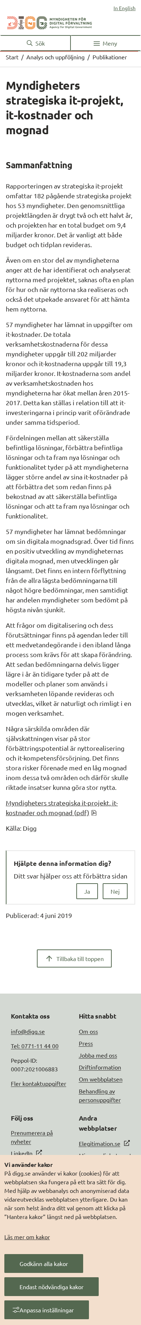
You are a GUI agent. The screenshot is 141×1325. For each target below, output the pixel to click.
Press (86, 1043)
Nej (115, 891)
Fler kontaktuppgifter (38, 1083)
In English (125, 8)
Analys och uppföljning (55, 56)
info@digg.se (28, 1031)
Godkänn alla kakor (44, 1263)
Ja (87, 891)
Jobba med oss (98, 1055)
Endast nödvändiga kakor (52, 1286)
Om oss (88, 1031)
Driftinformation (100, 1067)
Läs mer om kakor (27, 1236)
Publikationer (110, 56)
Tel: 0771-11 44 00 (35, 1045)
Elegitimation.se (99, 1143)
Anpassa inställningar (47, 1309)
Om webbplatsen (101, 1079)
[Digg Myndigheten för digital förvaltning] (49, 21)
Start (12, 56)
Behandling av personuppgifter (100, 1095)
